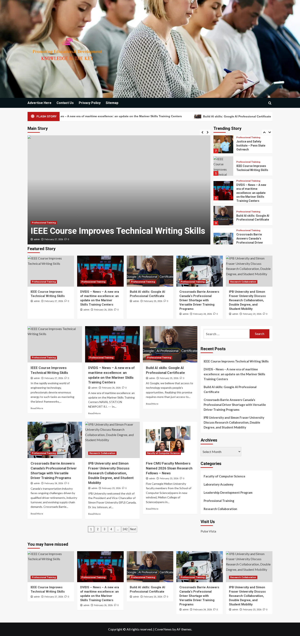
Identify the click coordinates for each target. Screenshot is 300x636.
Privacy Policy (90, 103)
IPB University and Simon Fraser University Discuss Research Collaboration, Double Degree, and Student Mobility (247, 300)
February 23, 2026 (252, 314)
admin (37, 239)
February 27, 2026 (53, 239)
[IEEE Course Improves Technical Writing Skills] (51, 271)
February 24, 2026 (202, 314)
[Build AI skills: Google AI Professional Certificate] (150, 271)
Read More (37, 408)
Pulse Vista (208, 531)
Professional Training (44, 222)
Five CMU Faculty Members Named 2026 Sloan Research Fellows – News (169, 468)
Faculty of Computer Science (163, 453)
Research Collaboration (249, 239)
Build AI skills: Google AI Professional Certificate (199, 116)
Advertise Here (39, 103)
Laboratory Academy (218, 484)
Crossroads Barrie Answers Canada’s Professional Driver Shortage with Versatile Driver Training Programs (199, 300)
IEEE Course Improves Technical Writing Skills (118, 231)
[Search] (269, 103)
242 (125, 529)
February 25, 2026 (153, 301)
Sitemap (112, 103)
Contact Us (65, 103)
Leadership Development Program (228, 492)
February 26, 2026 (103, 309)
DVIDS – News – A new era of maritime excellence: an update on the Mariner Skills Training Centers (251, 170)
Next (133, 529)
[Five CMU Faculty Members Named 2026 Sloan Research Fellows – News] (170, 440)
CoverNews (163, 629)
